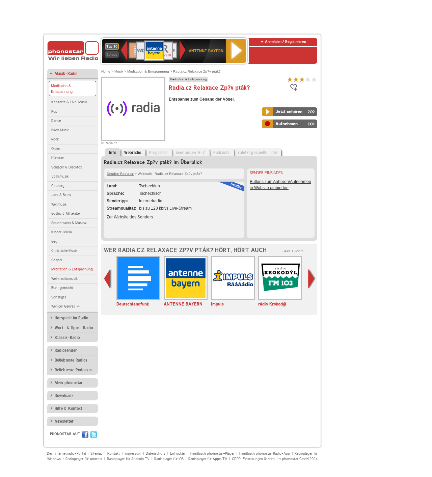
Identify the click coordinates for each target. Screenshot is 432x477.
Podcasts (221, 152)
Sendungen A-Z (190, 152)
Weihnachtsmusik (64, 278)
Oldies (55, 149)
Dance (56, 120)
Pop (54, 111)
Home (105, 71)
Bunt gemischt (62, 288)
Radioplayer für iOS (169, 459)
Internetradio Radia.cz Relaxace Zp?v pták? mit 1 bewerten (290, 79)
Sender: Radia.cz (120, 174)
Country (57, 186)
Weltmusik (58, 204)
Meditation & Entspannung (62, 89)
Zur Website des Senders (130, 217)
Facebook (85, 434)
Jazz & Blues (61, 195)
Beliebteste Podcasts (73, 370)
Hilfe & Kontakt (68, 408)
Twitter (93, 434)
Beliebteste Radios (71, 360)
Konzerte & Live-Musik (69, 102)
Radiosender (66, 350)
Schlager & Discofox (66, 167)
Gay (54, 241)
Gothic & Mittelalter (66, 213)
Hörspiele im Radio (71, 318)
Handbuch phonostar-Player (212, 453)
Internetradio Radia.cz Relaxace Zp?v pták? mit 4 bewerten (308, 79)
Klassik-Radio (67, 337)
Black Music (60, 130)
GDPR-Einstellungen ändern (253, 459)
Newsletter (64, 421)
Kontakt (113, 453)
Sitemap (96, 453)
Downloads (64, 395)
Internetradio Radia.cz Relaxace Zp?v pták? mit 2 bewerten (296, 79)
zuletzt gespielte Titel (257, 152)
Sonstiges (58, 297)
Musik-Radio (66, 73)
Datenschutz (155, 453)
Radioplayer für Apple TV (207, 459)
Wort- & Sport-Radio (74, 327)
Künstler (57, 158)
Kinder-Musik (61, 232)
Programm (158, 152)
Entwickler (178, 453)
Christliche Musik (64, 250)
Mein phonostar (69, 382)
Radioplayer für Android (83, 459)
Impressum (133, 453)
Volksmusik (60, 176)
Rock (55, 139)
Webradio (132, 152)
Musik (118, 71)
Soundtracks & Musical (68, 223)
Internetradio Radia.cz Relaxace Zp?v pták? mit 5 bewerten (314, 79)
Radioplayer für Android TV (128, 459)
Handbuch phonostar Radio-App (264, 453)
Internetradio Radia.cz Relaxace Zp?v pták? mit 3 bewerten (302, 79)
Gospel (56, 260)
